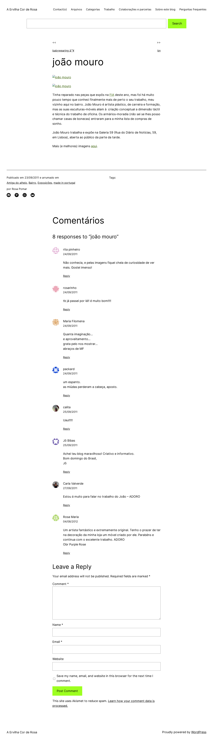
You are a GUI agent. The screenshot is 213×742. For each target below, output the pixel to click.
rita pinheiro (71, 249)
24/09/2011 (70, 254)
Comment (60, 584)
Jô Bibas (69, 440)
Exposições (45, 182)
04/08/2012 (70, 521)
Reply (66, 276)
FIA (111, 95)
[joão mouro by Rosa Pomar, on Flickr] (61, 77)
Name (57, 624)
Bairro (32, 182)
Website (58, 659)
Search (177, 23)
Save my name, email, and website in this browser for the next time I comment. (105, 678)
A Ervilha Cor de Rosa (22, 9)
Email (57, 641)
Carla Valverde (73, 483)
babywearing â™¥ (63, 50)
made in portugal (64, 182)
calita (67, 407)
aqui (94, 146)
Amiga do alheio (17, 182)
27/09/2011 (70, 488)
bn (159, 50)
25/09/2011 (70, 411)
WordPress (198, 732)
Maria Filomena (74, 321)
